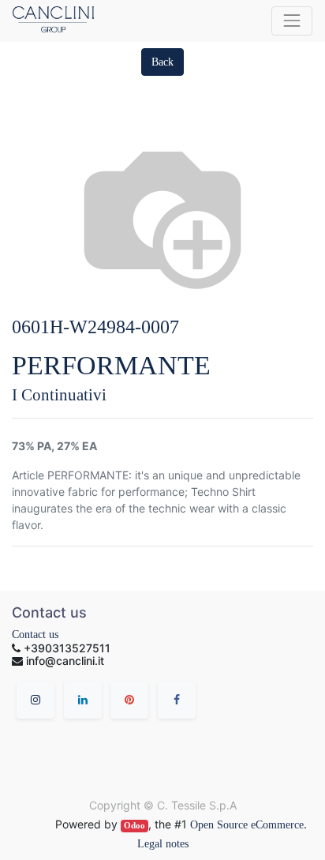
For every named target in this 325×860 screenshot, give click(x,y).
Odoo (134, 825)
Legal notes (163, 844)
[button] (162, 62)
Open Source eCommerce (247, 825)
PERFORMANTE (111, 365)
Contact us (35, 634)
